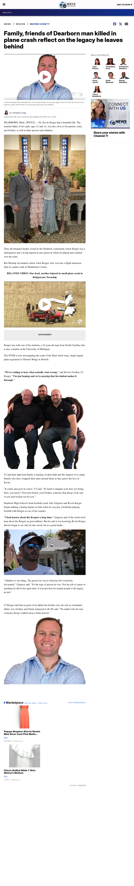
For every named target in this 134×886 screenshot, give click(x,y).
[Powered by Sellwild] (82, 785)
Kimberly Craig (19, 113)
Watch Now (124, 4)
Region (20, 24)
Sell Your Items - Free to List (35, 703)
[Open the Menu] (4, 4)
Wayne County (40, 24)
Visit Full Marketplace (77, 703)
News (7, 24)
